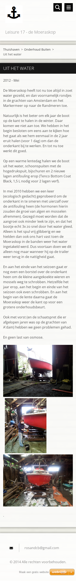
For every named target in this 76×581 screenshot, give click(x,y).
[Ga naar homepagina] (38, 14)
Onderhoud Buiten (37, 49)
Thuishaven (11, 49)
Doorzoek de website (57, 7)
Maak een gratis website (34, 572)
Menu (68, 7)
